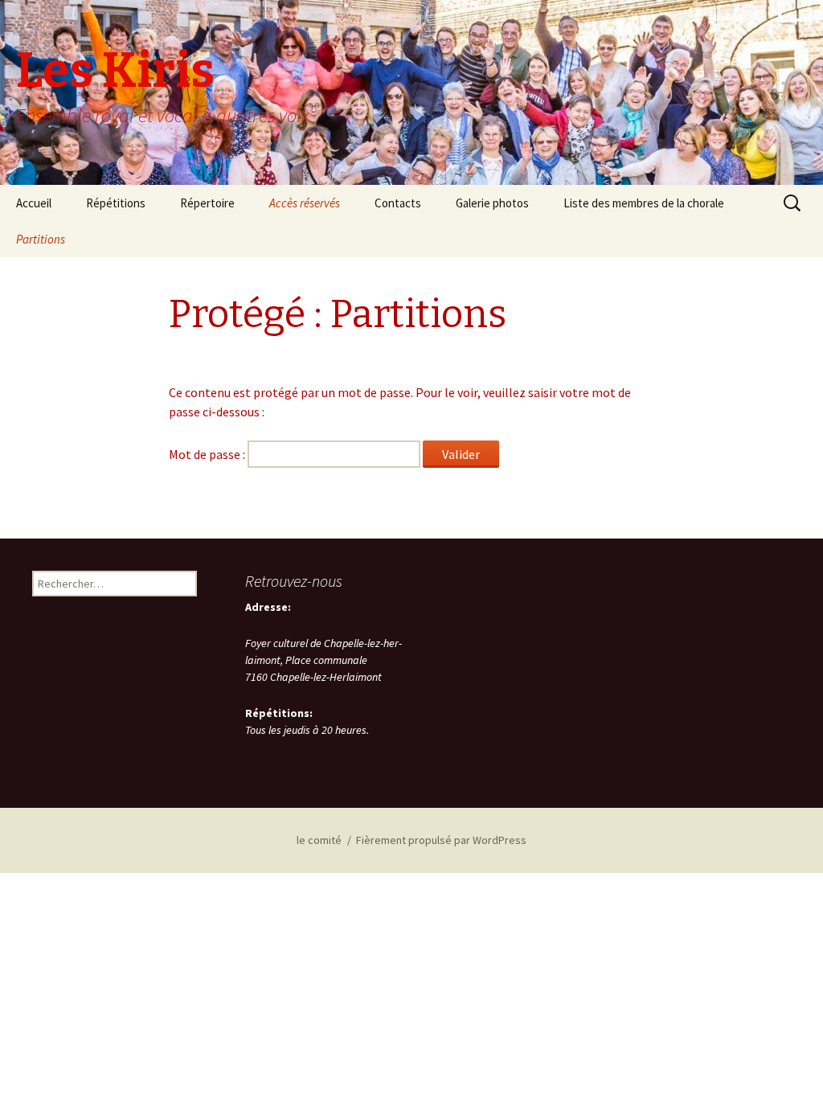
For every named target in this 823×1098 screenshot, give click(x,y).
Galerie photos (492, 203)
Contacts (398, 203)
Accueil (33, 203)
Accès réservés (304, 203)
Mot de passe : (208, 454)
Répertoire (207, 203)
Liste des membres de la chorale (643, 203)
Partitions (40, 239)
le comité (319, 840)
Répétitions (115, 203)
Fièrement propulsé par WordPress (441, 840)
